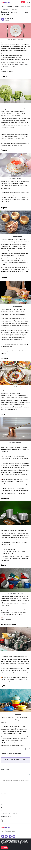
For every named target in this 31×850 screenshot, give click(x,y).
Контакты (3, 796)
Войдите (6, 759)
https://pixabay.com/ (17, 527)
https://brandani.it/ (18, 386)
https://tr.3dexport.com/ (18, 593)
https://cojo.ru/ (18, 714)
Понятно (4, 847)
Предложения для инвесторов (9, 813)
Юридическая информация (8, 810)
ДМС (23, 2)
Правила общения (5, 808)
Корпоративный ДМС (6, 816)
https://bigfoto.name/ (17, 236)
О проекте (3, 793)
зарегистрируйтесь (16, 759)
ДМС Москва (4, 799)
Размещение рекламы (6, 805)
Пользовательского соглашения (16, 842)
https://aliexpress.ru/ (17, 442)
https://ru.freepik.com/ (17, 178)
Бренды (3, 802)
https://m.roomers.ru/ (17, 104)
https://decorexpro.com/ (18, 652)
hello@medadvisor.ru (8, 831)
